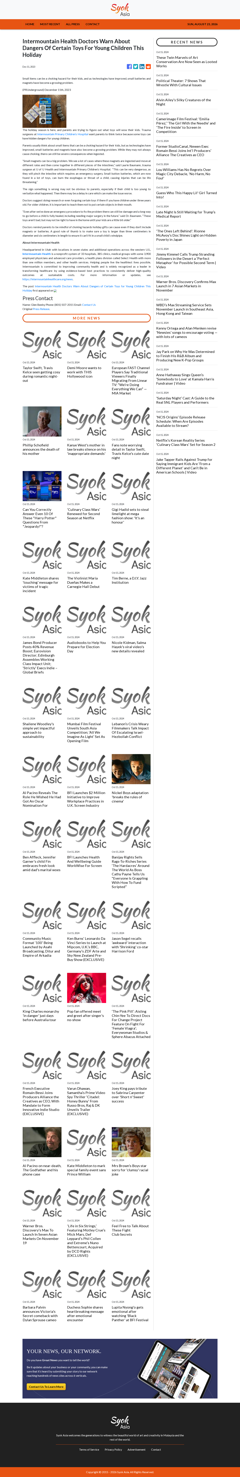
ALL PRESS (73, 24)
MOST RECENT (50, 24)
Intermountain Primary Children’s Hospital (62, 134)
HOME (29, 24)
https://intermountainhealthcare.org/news (47, 279)
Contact (156, 1449)
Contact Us (89, 304)
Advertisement (136, 1449)
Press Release (41, 309)
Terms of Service (89, 1449)
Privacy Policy (113, 1449)
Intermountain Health (36, 253)
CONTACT (93, 24)
